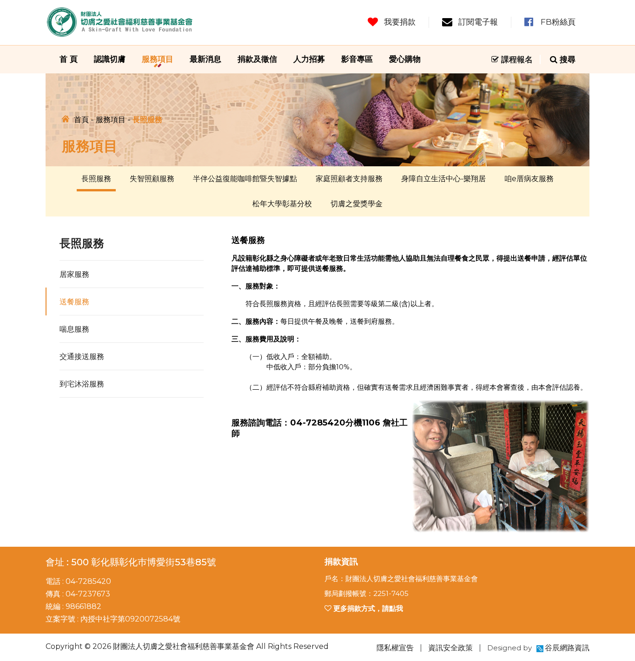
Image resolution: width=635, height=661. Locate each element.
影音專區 (357, 59)
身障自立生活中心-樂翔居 (443, 178)
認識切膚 (110, 59)
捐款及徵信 (257, 59)
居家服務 (74, 274)
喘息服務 (74, 329)
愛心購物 (405, 59)
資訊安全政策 (450, 647)
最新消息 (205, 59)
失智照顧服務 (152, 178)
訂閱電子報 (478, 21)
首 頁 (69, 59)
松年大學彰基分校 (282, 203)
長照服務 (96, 178)
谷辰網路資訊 (567, 647)
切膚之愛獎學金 (357, 203)
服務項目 (157, 59)
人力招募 (309, 59)
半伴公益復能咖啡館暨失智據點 (245, 178)
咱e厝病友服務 (529, 178)
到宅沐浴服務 (82, 384)
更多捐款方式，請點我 (367, 608)
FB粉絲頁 (558, 21)
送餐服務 (74, 301)
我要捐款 (400, 21)
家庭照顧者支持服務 (349, 178)
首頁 (81, 119)
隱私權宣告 (395, 647)
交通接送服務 (82, 356)
